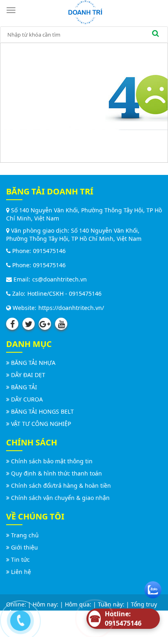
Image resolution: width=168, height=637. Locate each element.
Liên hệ (21, 572)
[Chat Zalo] (152, 588)
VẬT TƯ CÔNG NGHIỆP (41, 424)
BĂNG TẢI (24, 387)
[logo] (85, 11)
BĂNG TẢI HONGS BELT (42, 411)
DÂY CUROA (27, 399)
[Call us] (18, 618)
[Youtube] (61, 324)
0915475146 (49, 251)
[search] (155, 34)
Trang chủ (25, 535)
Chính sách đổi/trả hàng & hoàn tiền (61, 485)
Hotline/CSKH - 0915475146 (64, 293)
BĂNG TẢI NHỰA (33, 362)
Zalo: (18, 293)
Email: (21, 279)
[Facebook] (12, 324)
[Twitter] (28, 324)
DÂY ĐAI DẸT (28, 375)
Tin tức (20, 559)
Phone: (21, 251)
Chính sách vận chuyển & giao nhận (60, 498)
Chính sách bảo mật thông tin (52, 461)
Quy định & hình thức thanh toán (56, 473)
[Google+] (45, 324)
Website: (23, 308)
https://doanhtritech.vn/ (71, 308)
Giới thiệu (24, 547)
